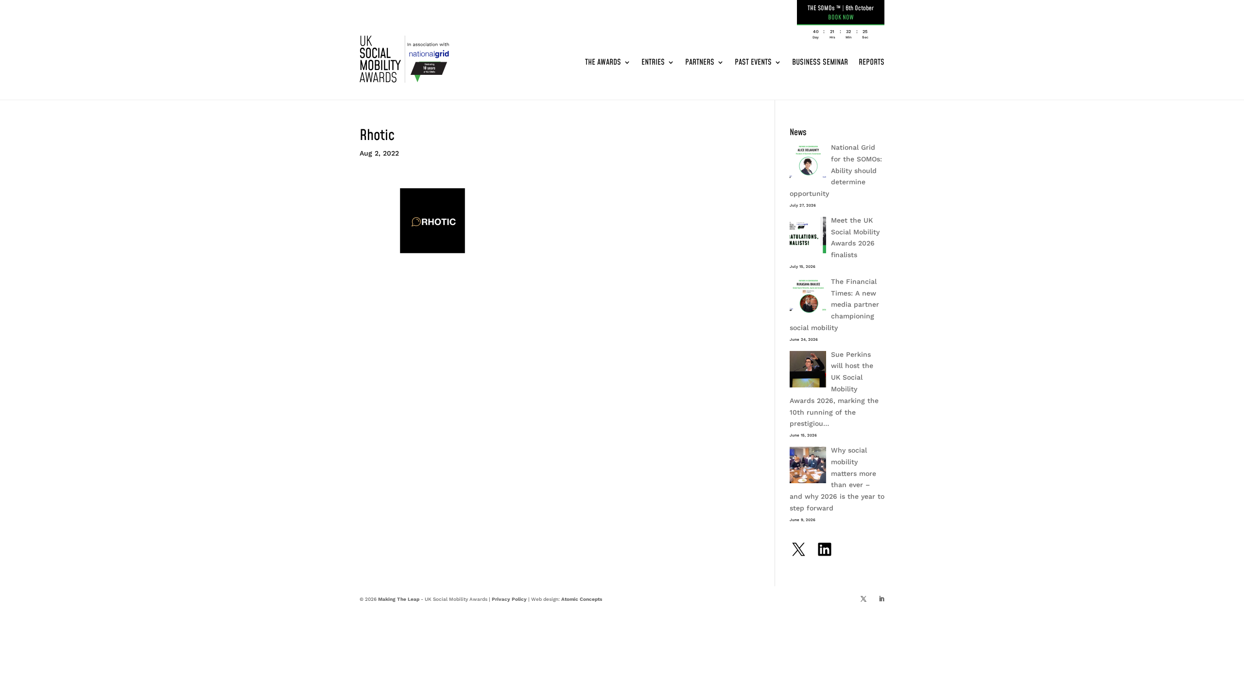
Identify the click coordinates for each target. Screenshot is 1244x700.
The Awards (603, 62)
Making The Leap (398, 599)
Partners (699, 62)
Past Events (753, 62)
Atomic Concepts (581, 599)
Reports (871, 62)
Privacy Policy (509, 599)
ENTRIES (653, 62)
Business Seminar (820, 62)
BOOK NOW (841, 17)
